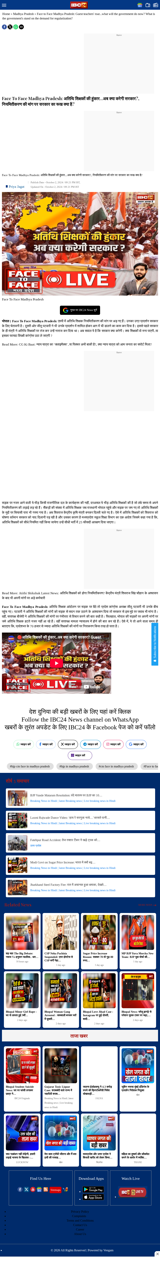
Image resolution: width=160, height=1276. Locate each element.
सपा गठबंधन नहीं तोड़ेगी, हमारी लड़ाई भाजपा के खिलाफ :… (20, 1156)
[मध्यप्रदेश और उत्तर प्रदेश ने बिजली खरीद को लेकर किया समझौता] (99, 1132)
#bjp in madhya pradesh (75, 766)
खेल (138, 1095)
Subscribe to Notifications (154, 642)
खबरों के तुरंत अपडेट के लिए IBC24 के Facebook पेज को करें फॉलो (80, 727)
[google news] (39, 1191)
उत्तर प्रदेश (35, 845)
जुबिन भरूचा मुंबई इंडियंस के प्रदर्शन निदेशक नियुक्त (135, 1088)
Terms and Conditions (80, 1220)
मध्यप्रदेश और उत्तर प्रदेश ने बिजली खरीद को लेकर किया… (97, 1156)
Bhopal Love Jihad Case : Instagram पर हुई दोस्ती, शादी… (98, 1015)
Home (6, 14)
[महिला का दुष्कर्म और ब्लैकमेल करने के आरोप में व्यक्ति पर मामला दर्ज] (138, 1132)
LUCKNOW (22, 1162)
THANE (138, 1162)
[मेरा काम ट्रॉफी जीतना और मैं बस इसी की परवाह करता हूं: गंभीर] (60, 1132)
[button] (4, 5)
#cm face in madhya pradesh (117, 766)
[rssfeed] (45, 1191)
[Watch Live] (132, 1196)
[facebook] (20, 1191)
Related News (17, 905)
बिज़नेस (99, 1162)
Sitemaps (55, 1190)
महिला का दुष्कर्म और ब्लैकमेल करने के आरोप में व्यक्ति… (135, 1156)
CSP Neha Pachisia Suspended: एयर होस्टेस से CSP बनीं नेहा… (58, 957)
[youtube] (33, 1191)
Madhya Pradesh (23, 14)
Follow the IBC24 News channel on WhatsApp (80, 719)
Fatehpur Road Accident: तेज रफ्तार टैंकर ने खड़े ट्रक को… (65, 840)
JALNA (99, 1098)
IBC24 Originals (22, 1098)
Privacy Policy (80, 1211)
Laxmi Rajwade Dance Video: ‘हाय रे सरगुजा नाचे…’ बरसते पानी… (70, 817)
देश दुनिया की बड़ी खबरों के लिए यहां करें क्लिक (80, 711)
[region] (119, 61)
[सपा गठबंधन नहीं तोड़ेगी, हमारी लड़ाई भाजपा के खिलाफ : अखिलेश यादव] (22, 1132)
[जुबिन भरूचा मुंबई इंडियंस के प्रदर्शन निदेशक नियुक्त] (138, 1065)
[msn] (65, 1191)
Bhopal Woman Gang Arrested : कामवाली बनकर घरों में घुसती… (60, 1015)
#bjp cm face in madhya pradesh (30, 766)
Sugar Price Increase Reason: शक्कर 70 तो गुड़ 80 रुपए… (98, 957)
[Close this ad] (157, 1254)
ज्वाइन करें (25, 744)
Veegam (108, 1250)
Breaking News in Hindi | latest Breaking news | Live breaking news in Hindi (73, 800)
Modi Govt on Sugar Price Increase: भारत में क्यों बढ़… (62, 862)
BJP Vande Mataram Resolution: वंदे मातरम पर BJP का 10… (66, 795)
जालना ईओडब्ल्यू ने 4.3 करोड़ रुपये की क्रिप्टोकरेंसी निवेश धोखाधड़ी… (97, 1090)
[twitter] (26, 1191)
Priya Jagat (16, 187)
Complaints (79, 1216)
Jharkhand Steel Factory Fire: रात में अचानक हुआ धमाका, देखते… (68, 884)
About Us (80, 1234)
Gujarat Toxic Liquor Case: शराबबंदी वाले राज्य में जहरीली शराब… (58, 1090)
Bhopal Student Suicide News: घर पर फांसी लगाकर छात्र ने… (20, 1090)
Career (80, 1229)
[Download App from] (93, 1191)
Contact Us (80, 1225)
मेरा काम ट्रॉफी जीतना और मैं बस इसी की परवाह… (60, 1156)
